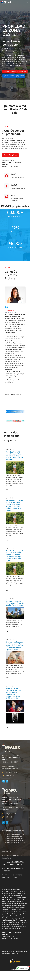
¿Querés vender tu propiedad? (14, 76)
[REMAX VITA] (6, 2)
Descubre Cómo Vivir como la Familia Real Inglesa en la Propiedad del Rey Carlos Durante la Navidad (14, 456)
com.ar (16, 814)
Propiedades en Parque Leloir (16, 842)
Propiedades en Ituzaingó (14, 838)
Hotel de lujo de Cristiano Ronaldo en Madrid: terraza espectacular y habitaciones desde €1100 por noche (13, 693)
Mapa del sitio (6, 851)
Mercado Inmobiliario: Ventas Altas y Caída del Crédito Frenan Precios (15, 603)
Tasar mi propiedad (10, 155)
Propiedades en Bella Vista (15, 834)
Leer (7, 489)
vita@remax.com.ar (10, 772)
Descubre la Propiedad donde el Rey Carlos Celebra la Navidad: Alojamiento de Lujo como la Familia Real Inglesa (14, 556)
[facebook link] (7, 781)
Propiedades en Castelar (14, 836)
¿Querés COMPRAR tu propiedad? (15, 71)
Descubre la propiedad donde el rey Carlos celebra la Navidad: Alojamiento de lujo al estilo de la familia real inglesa (14, 505)
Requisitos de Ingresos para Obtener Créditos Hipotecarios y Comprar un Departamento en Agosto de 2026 (14, 646)
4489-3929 (8, 817)
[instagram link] (3, 781)
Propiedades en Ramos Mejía (15, 840)
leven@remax (8, 814)
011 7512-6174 (9, 775)
